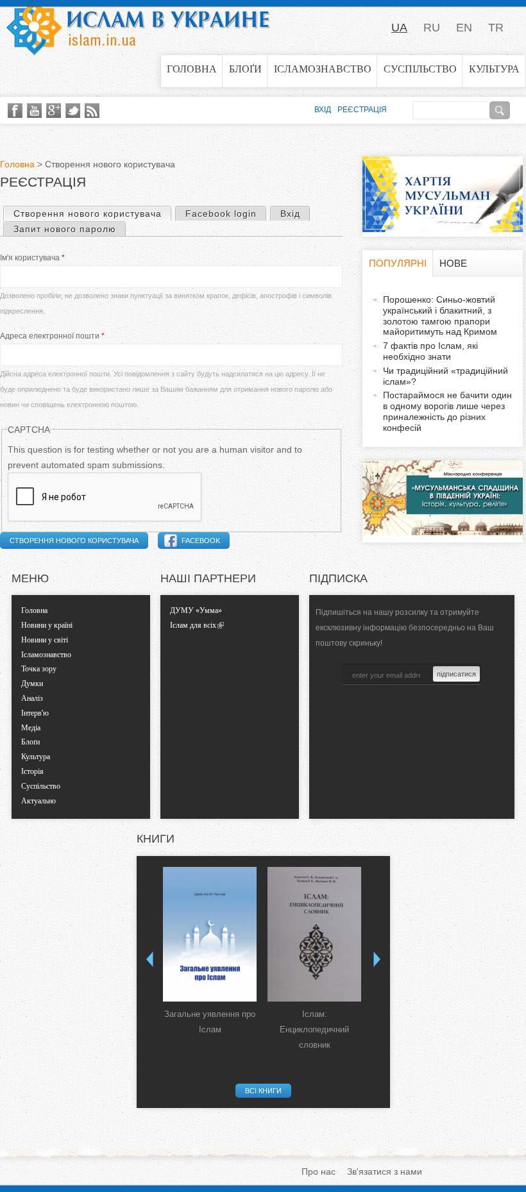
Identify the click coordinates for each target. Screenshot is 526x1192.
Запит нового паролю (64, 229)
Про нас (318, 1171)
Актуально (38, 800)
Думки (32, 683)
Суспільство (420, 68)
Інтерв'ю (35, 713)
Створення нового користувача (92, 213)
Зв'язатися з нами (384, 1171)
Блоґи (245, 68)
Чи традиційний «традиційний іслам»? (445, 376)
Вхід (290, 213)
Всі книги (263, 1091)
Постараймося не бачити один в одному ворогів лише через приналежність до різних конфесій (447, 411)
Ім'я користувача (32, 257)
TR (496, 27)
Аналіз (32, 698)
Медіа (30, 727)
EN (464, 27)
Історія (32, 771)
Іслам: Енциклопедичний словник (314, 1029)
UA (399, 27)
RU (431, 27)
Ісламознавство (322, 68)
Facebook (201, 540)
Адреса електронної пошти (52, 336)
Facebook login (221, 213)
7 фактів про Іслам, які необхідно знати (430, 351)
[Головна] (137, 27)
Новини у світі (44, 639)
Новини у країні (46, 625)
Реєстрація (362, 109)
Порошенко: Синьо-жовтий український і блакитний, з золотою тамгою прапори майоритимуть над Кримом (440, 315)
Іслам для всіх (193, 625)
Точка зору (38, 668)
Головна (192, 68)
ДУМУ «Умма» (196, 610)
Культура (494, 68)
